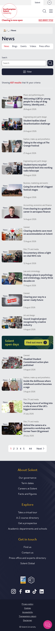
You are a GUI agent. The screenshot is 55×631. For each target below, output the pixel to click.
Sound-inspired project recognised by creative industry (34, 321)
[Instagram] (13, 593)
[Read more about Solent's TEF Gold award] (23, 580)
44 (30, 448)
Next (39, 448)
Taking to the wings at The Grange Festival (36, 144)
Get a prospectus (27, 523)
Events (24, 46)
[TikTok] (34, 593)
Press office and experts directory (27, 557)
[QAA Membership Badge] (31, 580)
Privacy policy (27, 603)
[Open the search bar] (44, 11)
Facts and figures (27, 493)
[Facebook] (20, 593)
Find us (27, 546)
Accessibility (27, 611)
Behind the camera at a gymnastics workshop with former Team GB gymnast (36, 428)
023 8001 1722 (46, 20)
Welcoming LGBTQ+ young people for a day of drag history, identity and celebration (36, 103)
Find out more (34, 342)
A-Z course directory (27, 517)
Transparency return (27, 616)
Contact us (27, 552)
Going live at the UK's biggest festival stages (38, 188)
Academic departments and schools (27, 528)
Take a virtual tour (27, 512)
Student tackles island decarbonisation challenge (36, 122)
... (8, 30)
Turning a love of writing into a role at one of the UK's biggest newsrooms (38, 406)
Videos (33, 46)
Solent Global (27, 563)
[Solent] (9, 11)
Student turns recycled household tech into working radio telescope (37, 167)
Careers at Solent (27, 488)
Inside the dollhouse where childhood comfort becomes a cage (37, 384)
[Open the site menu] (51, 11)
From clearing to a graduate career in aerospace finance (37, 210)
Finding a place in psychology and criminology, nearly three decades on (38, 278)
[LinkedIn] (41, 593)
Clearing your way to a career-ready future (34, 298)
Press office (44, 46)
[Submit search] (50, 63)
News (6, 46)
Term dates (27, 483)
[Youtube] (27, 593)
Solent (37, 2)
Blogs (14, 46)
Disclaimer (27, 620)
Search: (4, 57)
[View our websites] (49, 2)
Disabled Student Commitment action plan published (35, 362)
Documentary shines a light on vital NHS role (37, 254)
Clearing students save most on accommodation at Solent (38, 232)
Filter (29, 71)
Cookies (27, 607)
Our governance (27, 477)
